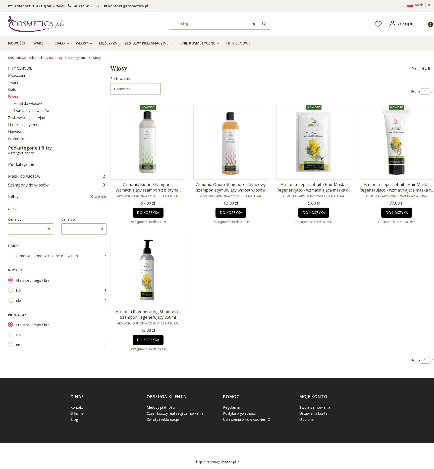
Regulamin (231, 407)
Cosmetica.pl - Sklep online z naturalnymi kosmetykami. (47, 58)
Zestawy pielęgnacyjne (26, 117)
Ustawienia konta (313, 413)
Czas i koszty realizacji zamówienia (175, 413)
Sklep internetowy (215, 462)
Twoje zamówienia (314, 407)
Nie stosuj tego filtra (32, 280)
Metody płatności (161, 407)
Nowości (15, 131)
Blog (74, 419)
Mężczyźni (16, 75)
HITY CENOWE (20, 68)
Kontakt (76, 407)
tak (18, 290)
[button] (264, 24)
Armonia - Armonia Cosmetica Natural (47, 255)
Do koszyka (148, 212)
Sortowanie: (120, 78)
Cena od (15, 219)
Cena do (68, 219)
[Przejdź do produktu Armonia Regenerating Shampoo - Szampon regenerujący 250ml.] (148, 269)
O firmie (76, 413)
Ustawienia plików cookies (245, 419)
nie (18, 300)
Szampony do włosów (31, 110)
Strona (415, 91)
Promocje (16, 138)
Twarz (13, 82)
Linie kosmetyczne (23, 124)
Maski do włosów (27, 103)
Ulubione (306, 419)
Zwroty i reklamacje (163, 419)
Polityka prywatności (239, 413)
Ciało (12, 89)
